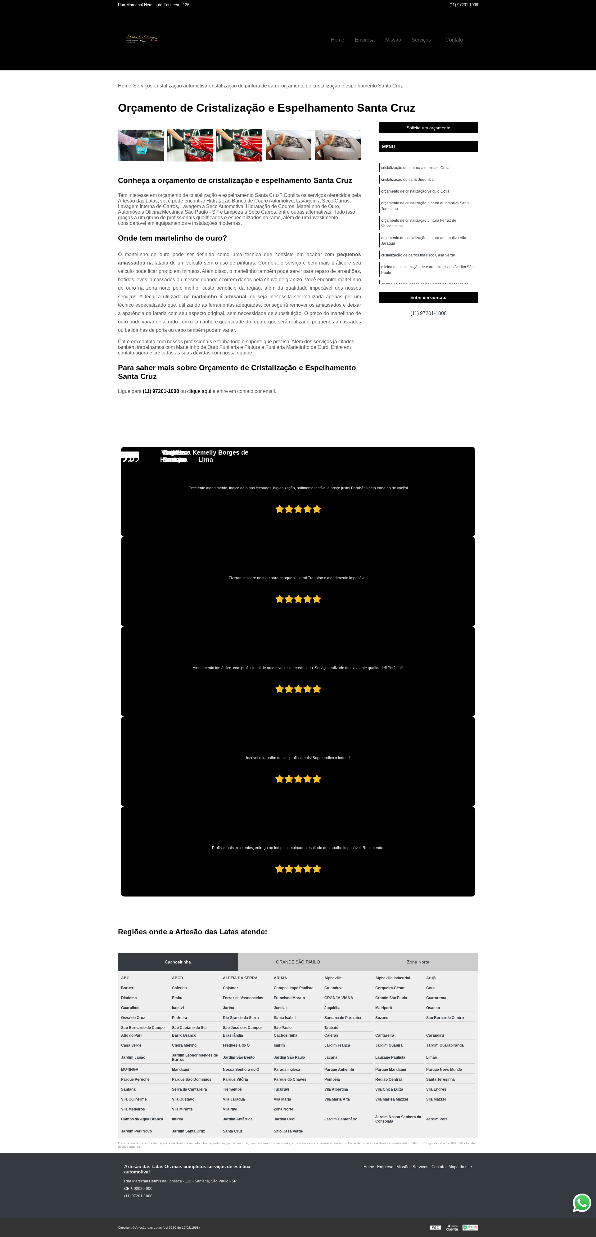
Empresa (365, 39)
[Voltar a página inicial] (139, 40)
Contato (454, 39)
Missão (393, 39)
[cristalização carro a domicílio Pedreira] (190, 145)
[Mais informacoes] (473, 40)
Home (337, 39)
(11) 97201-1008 (463, 4)
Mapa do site (460, 1166)
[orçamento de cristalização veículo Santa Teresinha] (338, 145)
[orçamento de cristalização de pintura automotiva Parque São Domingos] (289, 145)
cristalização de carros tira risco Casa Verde (418, 255)
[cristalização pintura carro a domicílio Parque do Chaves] (239, 145)
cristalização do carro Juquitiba (407, 179)
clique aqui (199, 391)
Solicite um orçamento (428, 127)
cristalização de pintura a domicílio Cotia (415, 168)
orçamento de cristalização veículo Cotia (415, 191)
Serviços (421, 39)
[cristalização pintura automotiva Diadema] (141, 145)
